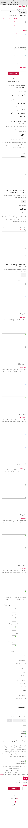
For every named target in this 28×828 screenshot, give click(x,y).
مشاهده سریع (24, 331)
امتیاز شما (23, 150)
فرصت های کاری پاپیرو (21, 663)
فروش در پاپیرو (22, 660)
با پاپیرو (24, 654)
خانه (25, 15)
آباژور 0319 (22, 364)
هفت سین (5, 85)
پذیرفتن (25, 778)
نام (25, 174)
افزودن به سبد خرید (13, 73)
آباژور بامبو (22, 565)
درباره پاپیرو (23, 668)
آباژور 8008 (22, 515)
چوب (21, 15)
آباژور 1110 (22, 414)
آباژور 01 (23, 314)
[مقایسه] (24, 311)
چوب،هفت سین (17, 87)
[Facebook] (24, 711)
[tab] (24, 121)
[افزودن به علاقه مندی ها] (24, 324)
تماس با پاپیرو (23, 665)
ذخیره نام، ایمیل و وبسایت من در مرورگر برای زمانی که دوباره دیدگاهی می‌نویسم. (15, 191)
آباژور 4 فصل (21, 464)
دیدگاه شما (23, 156)
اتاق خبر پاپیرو (23, 657)
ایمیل (24, 181)
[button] (24, 328)
